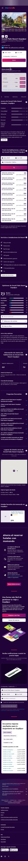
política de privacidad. (14, 710)
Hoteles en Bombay (7, 758)
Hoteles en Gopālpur (17, 801)
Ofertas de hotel (4, 800)
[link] (14, 584)
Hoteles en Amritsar (7, 764)
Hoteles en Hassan (7, 756)
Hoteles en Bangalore (8, 749)
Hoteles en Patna (7, 751)
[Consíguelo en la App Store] (14, 850)
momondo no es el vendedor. (10, 789)
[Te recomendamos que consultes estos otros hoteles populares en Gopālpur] (26, 505)
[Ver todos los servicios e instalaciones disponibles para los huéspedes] (26, 238)
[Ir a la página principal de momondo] (10, 8)
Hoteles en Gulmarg (7, 762)
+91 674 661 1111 (6, 45)
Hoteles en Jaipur (7, 768)
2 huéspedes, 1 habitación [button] (10, 56)
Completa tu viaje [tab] (8, 742)
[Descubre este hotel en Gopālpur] (26, 102)
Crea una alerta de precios (13, 576)
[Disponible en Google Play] (5, 850)
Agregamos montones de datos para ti (12, 791)
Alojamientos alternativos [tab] (10, 735)
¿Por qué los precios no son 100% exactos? (11, 794)
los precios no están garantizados (13, 784)
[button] (2, 8)
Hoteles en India (21, 800)
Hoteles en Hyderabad (8, 766)
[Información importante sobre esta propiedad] (26, 355)
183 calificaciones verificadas (16, 47)
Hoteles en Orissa (7, 801)
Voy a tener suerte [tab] (8, 739)
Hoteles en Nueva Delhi (8, 753)
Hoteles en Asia (13, 800)
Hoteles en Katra (7, 760)
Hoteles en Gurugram (8, 770)
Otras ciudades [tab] (7, 732)
